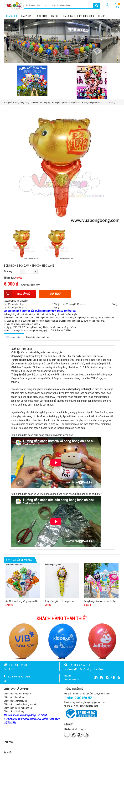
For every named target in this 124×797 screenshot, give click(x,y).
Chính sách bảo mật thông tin (17, 693)
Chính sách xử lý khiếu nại (15, 700)
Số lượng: (8, 271)
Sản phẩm (26, 16)
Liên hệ (101, 16)
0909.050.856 (83, 698)
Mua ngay (55, 293)
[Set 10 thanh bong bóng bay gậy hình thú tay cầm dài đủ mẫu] (22, 580)
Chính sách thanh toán (14, 697)
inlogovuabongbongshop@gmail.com (87, 702)
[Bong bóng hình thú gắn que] (32, 81)
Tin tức (54, 16)
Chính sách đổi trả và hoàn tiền (18, 708)
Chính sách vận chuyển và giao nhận (20, 704)
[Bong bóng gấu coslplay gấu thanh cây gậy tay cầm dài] (62, 580)
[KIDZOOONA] (62, 641)
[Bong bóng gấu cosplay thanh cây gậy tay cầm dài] (101, 580)
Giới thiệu (42, 16)
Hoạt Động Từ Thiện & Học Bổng (78, 16)
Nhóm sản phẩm (33, 5)
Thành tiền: (13, 277)
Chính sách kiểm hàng (14, 711)
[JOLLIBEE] (101, 641)
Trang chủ (11, 16)
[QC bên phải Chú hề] (92, 82)
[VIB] (22, 641)
